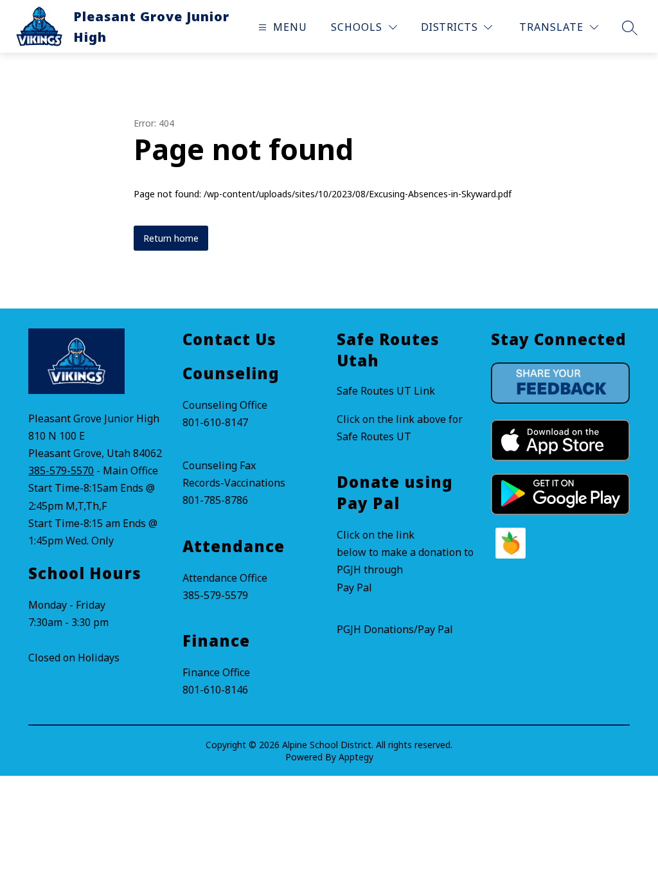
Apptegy (356, 757)
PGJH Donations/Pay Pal (395, 629)
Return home (171, 238)
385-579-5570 (61, 470)
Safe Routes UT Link (386, 391)
